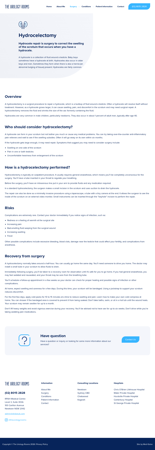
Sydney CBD (84, 393)
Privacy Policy (42, 444)
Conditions (86, 6)
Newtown (82, 389)
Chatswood (83, 396)
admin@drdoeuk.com (15, 413)
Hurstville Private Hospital (126, 396)
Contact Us (130, 339)
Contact (120, 6)
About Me (61, 6)
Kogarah (81, 399)
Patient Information (104, 6)
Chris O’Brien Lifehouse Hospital (129, 389)
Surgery (73, 6)
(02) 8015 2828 (139, 6)
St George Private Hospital (126, 403)
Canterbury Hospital (123, 399)
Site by (145, 444)
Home (49, 6)
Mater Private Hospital (124, 393)
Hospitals (118, 383)
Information (46, 383)
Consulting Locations (88, 383)
